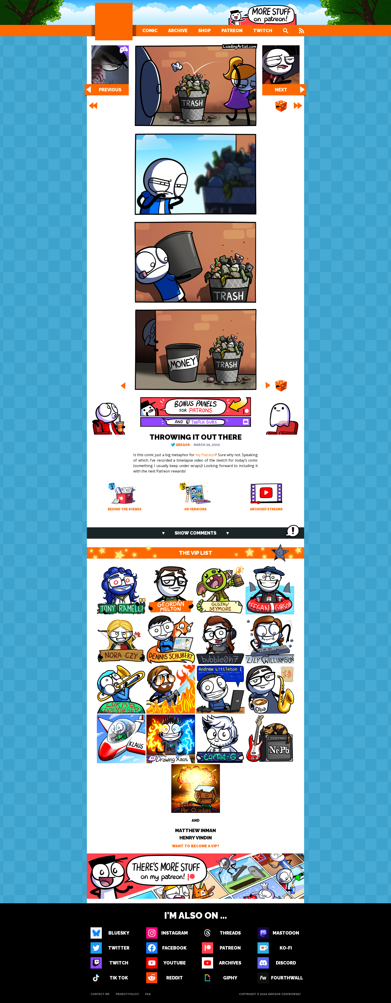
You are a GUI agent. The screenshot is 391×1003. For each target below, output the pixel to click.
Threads (230, 933)
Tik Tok (119, 978)
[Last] (298, 105)
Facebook (174, 948)
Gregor (183, 445)
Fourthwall (285, 978)
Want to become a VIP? (195, 846)
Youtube (174, 963)
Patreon (232, 30)
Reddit (174, 978)
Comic (149, 30)
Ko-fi (286, 948)
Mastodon (286, 933)
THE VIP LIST (195, 553)
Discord (286, 963)
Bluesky (118, 933)
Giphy (230, 978)
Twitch (262, 30)
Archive (178, 30)
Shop (204, 30)
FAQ (148, 994)
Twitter (118, 948)
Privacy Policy (127, 994)
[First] (92, 105)
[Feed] (301, 30)
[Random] (281, 106)
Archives (230, 963)
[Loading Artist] (114, 21)
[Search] (285, 30)
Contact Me (100, 994)
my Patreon (205, 454)
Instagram (174, 933)
